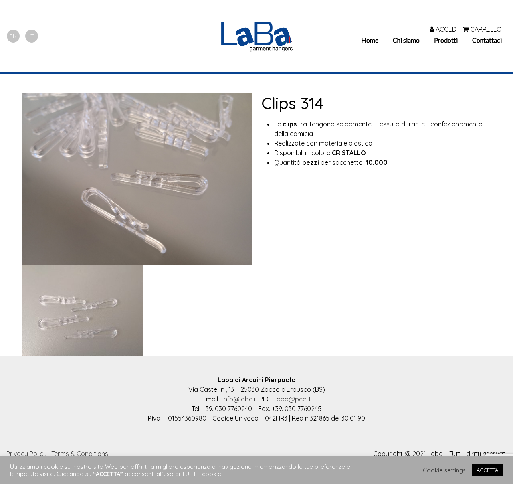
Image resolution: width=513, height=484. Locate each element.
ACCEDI (446, 29)
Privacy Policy (26, 454)
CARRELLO (485, 29)
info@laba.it (240, 399)
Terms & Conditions (79, 454)
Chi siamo (406, 40)
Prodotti (446, 40)
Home (369, 40)
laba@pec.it (293, 399)
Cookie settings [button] (444, 470)
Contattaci (487, 40)
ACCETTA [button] (487, 470)
